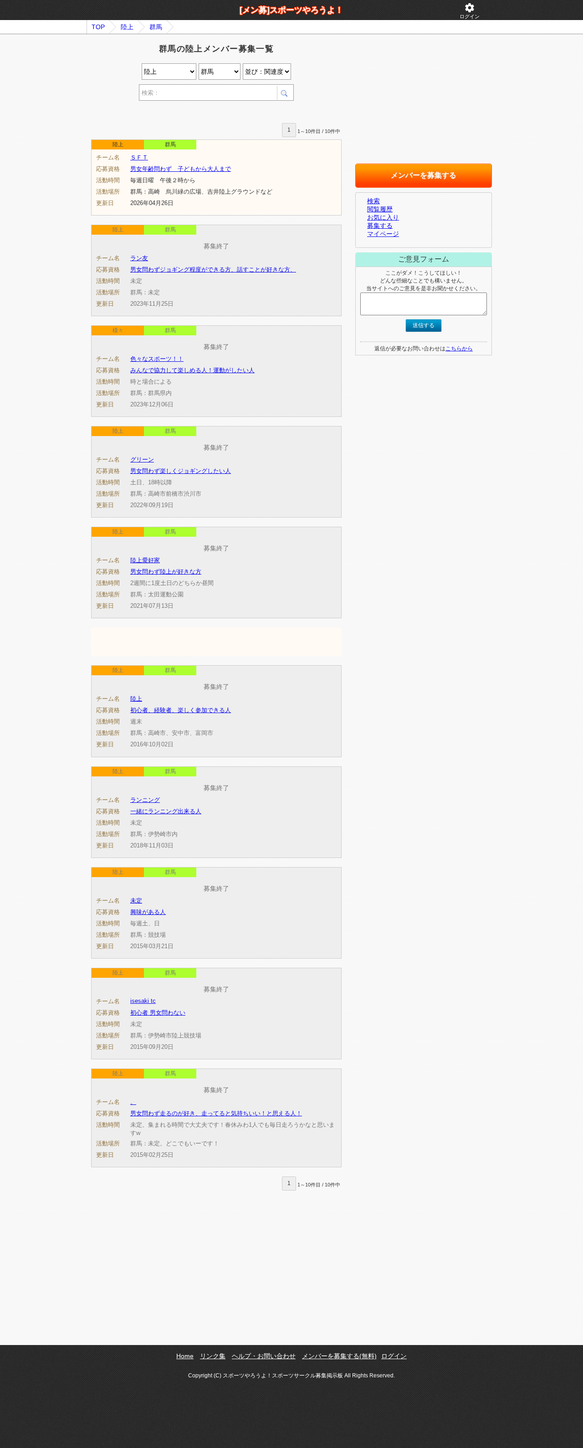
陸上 (127, 27)
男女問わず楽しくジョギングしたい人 (180, 470)
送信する (424, 325)
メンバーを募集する (423, 175)
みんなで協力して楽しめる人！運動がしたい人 (192, 370)
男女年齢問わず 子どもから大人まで (180, 168)
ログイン (470, 10)
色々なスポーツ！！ (157, 358)
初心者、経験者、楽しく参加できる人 (180, 710)
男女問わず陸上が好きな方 (165, 571)
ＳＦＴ (139, 157)
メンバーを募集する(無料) (339, 1356)
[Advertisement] (197, 113)
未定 (136, 900)
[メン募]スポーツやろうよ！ (291, 10)
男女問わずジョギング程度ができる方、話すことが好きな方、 (213, 269)
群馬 (155, 27)
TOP (98, 27)
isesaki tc (143, 1000)
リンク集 (212, 1356)
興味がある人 (148, 912)
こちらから (459, 348)
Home (185, 1356)
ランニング (145, 799)
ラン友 (139, 258)
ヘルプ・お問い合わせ (264, 1356)
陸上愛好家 (145, 560)
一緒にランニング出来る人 (165, 811)
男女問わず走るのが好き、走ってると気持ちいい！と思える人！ (216, 1113)
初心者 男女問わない (157, 1012)
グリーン (142, 459)
